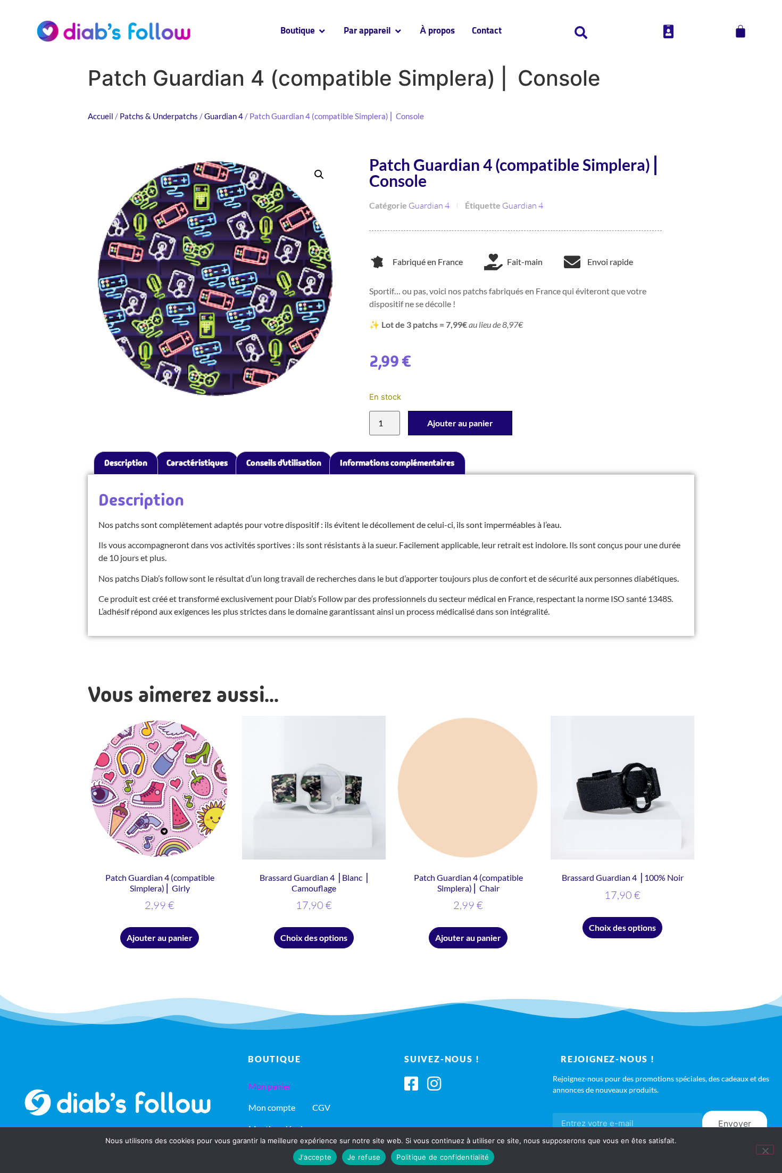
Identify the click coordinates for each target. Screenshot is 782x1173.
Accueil (100, 116)
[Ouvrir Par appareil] (398, 31)
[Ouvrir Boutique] (322, 31)
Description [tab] (125, 462)
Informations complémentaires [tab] (397, 462)
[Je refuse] (765, 1149)
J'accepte (314, 1157)
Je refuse (363, 1157)
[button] (319, 174)
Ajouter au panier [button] (160, 937)
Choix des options (313, 937)
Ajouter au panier (460, 423)
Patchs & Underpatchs (159, 116)
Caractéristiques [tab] (197, 462)
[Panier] (740, 31)
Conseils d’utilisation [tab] (283, 462)
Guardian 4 (223, 116)
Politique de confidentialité (442, 1157)
